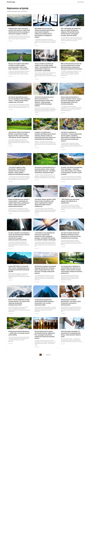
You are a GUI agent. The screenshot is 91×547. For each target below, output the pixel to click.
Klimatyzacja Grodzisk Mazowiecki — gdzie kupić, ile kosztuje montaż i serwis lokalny (19, 333)
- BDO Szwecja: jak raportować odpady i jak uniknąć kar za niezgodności (70, 201)
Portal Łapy (11, 2)
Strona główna (80, 2)
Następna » (48, 354)
